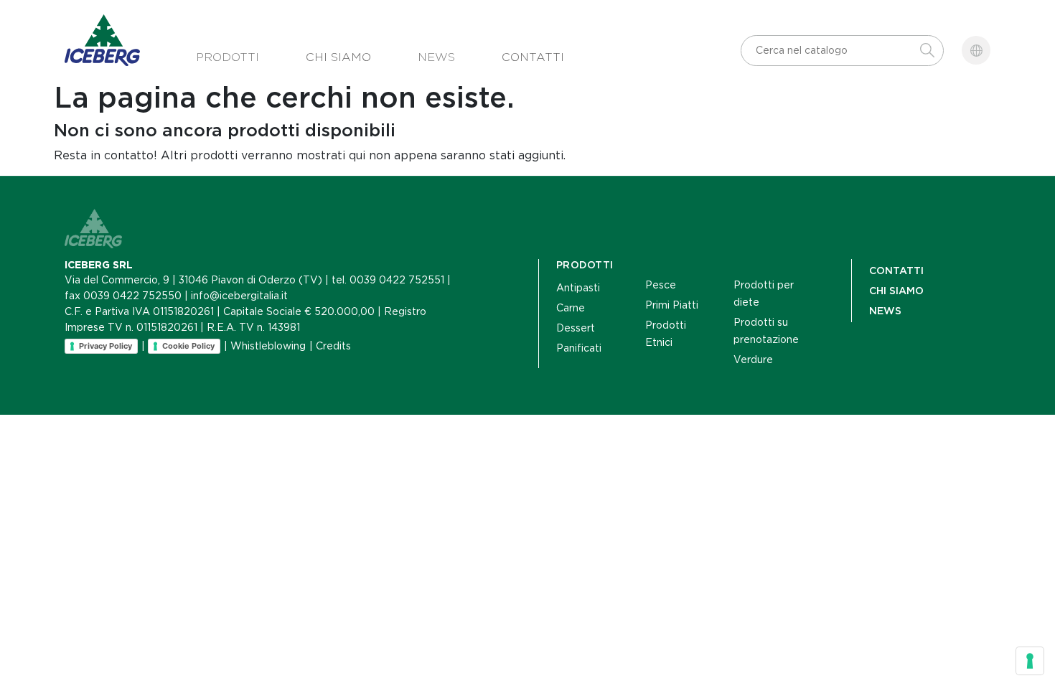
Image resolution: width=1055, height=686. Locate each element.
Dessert (575, 328)
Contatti (533, 57)
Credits (333, 346)
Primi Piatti (671, 305)
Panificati (578, 348)
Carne (570, 308)
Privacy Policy (105, 346)
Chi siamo (338, 57)
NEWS (885, 310)
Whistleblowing (268, 346)
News (436, 57)
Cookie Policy (188, 346)
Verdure (753, 359)
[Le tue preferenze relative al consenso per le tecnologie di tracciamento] (1030, 661)
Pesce (660, 285)
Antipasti (578, 287)
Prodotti (227, 57)
